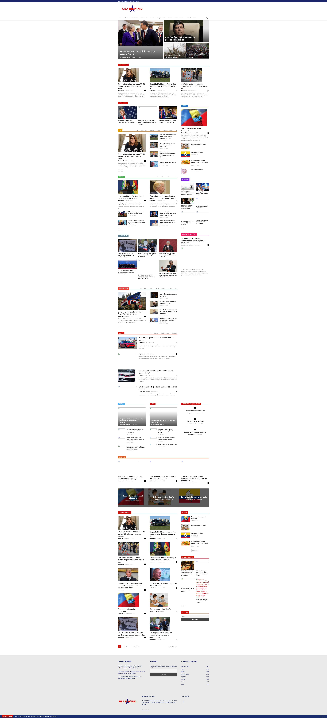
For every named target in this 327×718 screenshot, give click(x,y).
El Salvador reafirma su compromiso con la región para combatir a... (146, 276)
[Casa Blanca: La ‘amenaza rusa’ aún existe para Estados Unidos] (147, 112)
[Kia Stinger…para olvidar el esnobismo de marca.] (127, 343)
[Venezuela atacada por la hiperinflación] (202, 201)
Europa (163, 288)
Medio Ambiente (165, 333)
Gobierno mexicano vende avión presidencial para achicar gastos (187, 193)
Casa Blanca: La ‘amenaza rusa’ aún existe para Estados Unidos (147, 122)
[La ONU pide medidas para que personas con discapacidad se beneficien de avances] (154, 311)
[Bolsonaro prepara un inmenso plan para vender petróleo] (187, 201)
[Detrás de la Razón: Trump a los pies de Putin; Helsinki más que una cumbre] (168, 112)
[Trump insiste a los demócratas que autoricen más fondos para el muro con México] (163, 187)
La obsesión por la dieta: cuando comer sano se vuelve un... (199, 162)
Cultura (170, 18)
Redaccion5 (121, 90)
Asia (151, 288)
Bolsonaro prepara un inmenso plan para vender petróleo (186, 207)
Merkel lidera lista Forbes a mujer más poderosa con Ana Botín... (168, 222)
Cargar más (195, 550)
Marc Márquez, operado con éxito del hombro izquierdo (163, 477)
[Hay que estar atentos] (184, 171)
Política (125, 18)
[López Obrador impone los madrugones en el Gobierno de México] (168, 245)
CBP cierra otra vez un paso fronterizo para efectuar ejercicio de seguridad (129, 677)
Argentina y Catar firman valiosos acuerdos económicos (202, 222)
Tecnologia (174, 333)
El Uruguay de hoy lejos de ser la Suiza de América (187, 223)
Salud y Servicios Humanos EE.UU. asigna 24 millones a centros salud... (131, 86)
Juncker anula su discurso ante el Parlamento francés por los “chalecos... (168, 320)
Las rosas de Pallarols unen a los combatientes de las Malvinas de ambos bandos (135, 431)
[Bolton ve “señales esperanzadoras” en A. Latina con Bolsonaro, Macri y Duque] (154, 214)
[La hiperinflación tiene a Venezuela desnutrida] (163, 416)
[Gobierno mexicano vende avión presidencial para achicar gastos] (187, 186)
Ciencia (137, 1)
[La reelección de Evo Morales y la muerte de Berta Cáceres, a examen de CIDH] (132, 187)
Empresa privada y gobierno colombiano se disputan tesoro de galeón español (135, 439)
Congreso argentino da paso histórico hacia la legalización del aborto (166, 431)
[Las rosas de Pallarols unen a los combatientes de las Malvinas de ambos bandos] (121, 431)
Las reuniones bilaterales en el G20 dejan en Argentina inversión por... (126, 272)
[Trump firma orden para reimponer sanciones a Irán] (127, 112)
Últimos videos (123, 103)
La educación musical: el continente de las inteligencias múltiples (193, 241)
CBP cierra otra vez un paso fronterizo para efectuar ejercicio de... (194, 86)
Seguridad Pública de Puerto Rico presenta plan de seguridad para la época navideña (131, 672)
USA (120, 18)
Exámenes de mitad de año (198, 144)
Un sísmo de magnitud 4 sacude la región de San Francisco (202, 601)
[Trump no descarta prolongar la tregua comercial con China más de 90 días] (122, 222)
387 (195, 408)
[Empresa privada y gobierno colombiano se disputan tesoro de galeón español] (121, 439)
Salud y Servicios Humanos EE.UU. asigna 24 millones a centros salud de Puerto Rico (38, 716)
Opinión (189, 18)
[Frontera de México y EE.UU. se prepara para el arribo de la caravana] (197, 50)
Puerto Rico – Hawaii (168, 130)
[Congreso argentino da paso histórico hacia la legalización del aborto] (153, 431)
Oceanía (170, 288)
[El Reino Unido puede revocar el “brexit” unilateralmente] (122, 214)
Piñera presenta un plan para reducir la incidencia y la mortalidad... (147, 254)
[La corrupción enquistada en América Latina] (202, 187)
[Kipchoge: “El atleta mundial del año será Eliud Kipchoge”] (132, 467)
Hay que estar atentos (197, 169)
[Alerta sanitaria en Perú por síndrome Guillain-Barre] (153, 446)
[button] (207, 18)
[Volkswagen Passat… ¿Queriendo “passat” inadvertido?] (126, 375)
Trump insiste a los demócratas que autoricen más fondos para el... (163, 197)
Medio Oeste (144, 130)
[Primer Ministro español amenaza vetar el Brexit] (140, 33)
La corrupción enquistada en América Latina (202, 193)
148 (195, 429)
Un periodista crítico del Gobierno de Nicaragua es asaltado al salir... (126, 255)
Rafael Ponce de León (125, 57)
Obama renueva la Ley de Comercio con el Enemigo (187, 590)
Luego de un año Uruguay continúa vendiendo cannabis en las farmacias (131, 420)
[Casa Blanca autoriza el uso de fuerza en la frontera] (175, 50)
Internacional (144, 18)
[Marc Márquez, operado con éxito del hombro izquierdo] (163, 467)
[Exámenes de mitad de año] (185, 146)
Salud (176, 18)
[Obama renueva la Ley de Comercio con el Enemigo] (187, 582)
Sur (176, 130)
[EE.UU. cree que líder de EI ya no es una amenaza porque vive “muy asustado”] (154, 164)
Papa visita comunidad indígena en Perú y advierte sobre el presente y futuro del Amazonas (135, 447)
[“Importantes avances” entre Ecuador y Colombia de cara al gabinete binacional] (168, 266)
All (137, 130)
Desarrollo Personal (129, 1)
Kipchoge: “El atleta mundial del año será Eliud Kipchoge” (130, 477)
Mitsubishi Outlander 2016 (195, 421)
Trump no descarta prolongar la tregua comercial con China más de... (136, 222)
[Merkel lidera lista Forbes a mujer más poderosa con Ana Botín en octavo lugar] (154, 223)
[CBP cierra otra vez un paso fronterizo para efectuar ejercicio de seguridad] (195, 75)
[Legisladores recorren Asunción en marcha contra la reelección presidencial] (187, 565)
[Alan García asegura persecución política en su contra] (186, 31)
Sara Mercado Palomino (187, 245)
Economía (153, 18)
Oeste (158, 130)
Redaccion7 (121, 480)
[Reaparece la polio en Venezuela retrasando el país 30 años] (153, 439)
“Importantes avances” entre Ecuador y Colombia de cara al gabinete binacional (168, 275)
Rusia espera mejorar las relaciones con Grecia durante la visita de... (168, 294)
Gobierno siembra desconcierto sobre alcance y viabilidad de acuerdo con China (130, 585)
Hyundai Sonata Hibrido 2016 (195, 410)
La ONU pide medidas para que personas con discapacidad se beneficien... (168, 311)
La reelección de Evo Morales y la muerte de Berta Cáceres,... (131, 197)
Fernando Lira (184, 132)
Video (194, 18)
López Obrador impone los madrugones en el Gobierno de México (167, 254)
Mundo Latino (134, 18)
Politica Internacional (172, 177)
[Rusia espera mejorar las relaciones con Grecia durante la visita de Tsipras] (154, 295)
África (145, 288)
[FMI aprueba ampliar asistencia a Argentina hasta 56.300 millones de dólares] (202, 565)
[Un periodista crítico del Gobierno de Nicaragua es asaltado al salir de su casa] (127, 245)
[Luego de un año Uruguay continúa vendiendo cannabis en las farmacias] (132, 416)
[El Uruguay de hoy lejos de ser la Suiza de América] (187, 215)
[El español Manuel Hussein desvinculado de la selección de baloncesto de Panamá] (195, 467)
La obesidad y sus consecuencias (195, 432)
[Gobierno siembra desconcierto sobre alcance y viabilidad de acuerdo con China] (154, 154)
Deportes (182, 18)
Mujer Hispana (162, 18)
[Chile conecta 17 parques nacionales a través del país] (127, 391)
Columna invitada (159, 499)
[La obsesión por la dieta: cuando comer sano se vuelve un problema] (185, 162)
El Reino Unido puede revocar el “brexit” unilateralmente (130, 313)
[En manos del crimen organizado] (185, 154)
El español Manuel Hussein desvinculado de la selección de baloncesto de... (194, 478)
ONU (176, 288)
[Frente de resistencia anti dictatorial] (195, 117)
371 (195, 418)
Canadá (157, 288)
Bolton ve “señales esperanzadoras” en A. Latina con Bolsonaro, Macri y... (168, 213)
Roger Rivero (142, 342)
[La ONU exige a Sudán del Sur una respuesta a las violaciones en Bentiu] (154, 304)
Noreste (152, 130)
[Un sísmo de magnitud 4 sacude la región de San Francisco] (202, 588)
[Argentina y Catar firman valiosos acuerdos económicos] (202, 215)
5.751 (134, 646)
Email (151, 668)
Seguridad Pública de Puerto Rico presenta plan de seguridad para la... (163, 86)
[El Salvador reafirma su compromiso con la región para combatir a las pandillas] (147, 267)
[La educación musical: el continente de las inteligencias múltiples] (195, 257)
